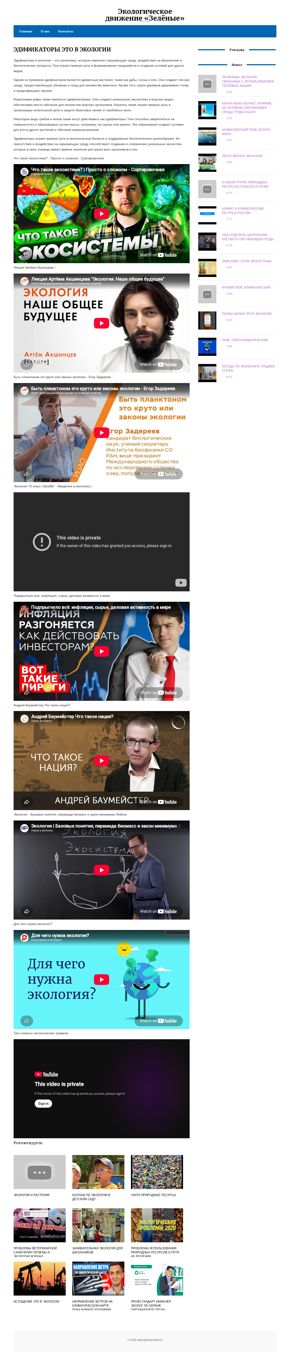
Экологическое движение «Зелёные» (145, 14)
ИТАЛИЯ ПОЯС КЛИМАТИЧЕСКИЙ (246, 287)
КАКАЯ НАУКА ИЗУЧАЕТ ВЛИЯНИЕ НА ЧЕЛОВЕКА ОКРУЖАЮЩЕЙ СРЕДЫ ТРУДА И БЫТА (247, 107)
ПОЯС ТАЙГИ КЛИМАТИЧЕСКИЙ (245, 340)
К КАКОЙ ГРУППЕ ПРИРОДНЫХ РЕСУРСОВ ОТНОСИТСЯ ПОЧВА (245, 184)
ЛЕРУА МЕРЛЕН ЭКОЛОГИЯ (242, 156)
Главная (25, 31)
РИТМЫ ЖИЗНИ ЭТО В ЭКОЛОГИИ (246, 313)
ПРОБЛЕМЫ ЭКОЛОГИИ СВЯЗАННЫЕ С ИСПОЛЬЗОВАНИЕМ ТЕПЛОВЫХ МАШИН (248, 81)
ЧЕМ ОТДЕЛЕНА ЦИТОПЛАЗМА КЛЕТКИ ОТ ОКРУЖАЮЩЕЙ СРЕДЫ (248, 237)
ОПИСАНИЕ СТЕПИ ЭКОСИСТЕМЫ (247, 261)
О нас (45, 31)
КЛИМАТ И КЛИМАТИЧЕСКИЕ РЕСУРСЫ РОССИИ (243, 210)
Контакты (65, 31)
